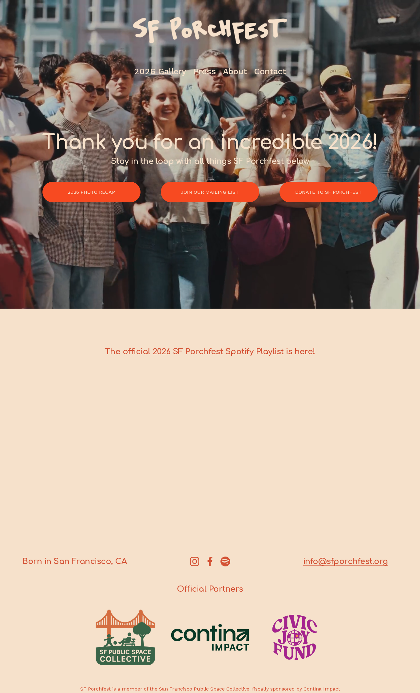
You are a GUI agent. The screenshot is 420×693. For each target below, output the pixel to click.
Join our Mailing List (210, 192)
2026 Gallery (160, 71)
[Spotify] (225, 561)
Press (204, 71)
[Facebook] (210, 561)
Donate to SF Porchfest (328, 192)
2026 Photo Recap (91, 192)
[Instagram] (195, 561)
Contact (270, 71)
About (235, 71)
